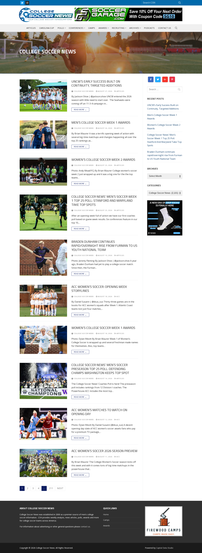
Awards (106, 525)
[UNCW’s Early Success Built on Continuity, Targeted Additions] (43, 95)
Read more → (80, 109)
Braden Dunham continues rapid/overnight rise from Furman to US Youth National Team (104, 246)
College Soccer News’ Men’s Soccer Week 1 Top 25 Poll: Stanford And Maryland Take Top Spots (104, 201)
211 (51, 488)
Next (60, 488)
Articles (120, 91)
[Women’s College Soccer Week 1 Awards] (43, 340)
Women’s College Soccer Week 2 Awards (103, 160)
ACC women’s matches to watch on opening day (99, 412)
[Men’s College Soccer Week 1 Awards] (43, 134)
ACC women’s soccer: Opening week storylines (99, 289)
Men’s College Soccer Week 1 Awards (100, 122)
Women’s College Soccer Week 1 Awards (103, 328)
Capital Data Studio (164, 548)
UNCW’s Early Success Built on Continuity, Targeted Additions (96, 83)
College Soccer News (83, 91)
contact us (85, 526)
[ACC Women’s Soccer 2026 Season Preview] (43, 463)
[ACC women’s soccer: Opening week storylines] (43, 301)
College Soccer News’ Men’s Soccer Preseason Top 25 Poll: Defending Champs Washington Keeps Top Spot (100, 369)
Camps (106, 520)
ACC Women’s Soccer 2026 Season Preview (104, 451)
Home (106, 514)
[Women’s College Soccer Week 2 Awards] (43, 172)
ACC (118, 296)
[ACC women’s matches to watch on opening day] (43, 424)
